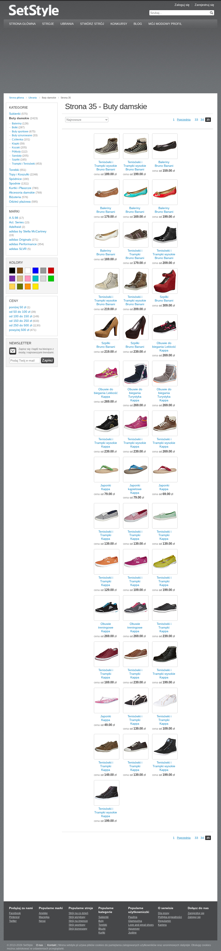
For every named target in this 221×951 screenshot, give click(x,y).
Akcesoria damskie (22, 192)
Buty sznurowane (22, 135)
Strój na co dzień (78, 913)
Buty (101, 920)
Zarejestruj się (204, 4)
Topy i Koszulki (19, 174)
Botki (15, 127)
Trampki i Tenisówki (23, 163)
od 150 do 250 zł (20, 320)
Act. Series (16, 222)
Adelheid (15, 227)
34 (202, 119)
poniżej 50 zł (17, 307)
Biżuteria (15, 197)
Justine (132, 932)
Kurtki (101, 932)
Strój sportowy (77, 924)
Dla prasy (163, 913)
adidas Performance (23, 244)
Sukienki (15, 113)
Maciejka (44, 917)
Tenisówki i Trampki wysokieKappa (105, 442)
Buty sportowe (20, 131)
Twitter (13, 920)
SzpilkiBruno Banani (164, 298)
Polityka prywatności (170, 917)
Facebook (15, 913)
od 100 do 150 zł (20, 316)
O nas (39, 945)
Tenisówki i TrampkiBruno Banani (135, 254)
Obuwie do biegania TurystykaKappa (135, 394)
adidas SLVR (18, 249)
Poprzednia (184, 119)
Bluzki (102, 928)
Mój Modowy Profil (165, 23)
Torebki (14, 169)
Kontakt (51, 945)
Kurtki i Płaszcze (20, 188)
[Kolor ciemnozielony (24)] (20, 286)
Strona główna (16, 97)
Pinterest (14, 917)
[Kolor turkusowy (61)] (35, 278)
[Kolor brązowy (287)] (20, 270)
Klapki (15, 143)
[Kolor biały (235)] (28, 270)
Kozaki (16, 147)
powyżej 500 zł (19, 330)
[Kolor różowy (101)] (28, 278)
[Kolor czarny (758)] (12, 270)
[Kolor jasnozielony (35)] (51, 278)
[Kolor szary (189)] (43, 270)
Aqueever (134, 928)
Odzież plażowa (20, 201)
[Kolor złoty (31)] (12, 286)
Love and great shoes (141, 924)
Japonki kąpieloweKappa (135, 489)
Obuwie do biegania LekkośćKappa (164, 346)
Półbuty (16, 151)
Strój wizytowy (77, 917)
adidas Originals (20, 239)
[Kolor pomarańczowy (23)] (28, 286)
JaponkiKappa (105, 487)
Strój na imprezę (78, 920)
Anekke (43, 913)
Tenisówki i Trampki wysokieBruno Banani (105, 165)
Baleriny (17, 123)
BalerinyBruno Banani (164, 163)
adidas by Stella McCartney (27, 231)
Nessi (42, 920)
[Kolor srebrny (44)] (43, 278)
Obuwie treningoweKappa (105, 627)
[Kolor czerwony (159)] (51, 270)
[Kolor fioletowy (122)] (12, 278)
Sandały (17, 155)
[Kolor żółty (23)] (35, 286)
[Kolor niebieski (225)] (35, 270)
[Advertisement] (110, 61)
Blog (138, 23)
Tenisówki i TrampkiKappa (105, 535)
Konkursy (118, 23)
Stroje (48, 23)
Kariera (162, 924)
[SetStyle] (34, 10)
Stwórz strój (92, 23)
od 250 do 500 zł (20, 325)
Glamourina (135, 920)
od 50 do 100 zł (19, 311)
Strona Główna (22, 23)
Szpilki (16, 159)
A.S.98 (13, 217)
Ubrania (67, 23)
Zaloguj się (182, 4)
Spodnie (14, 183)
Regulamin (164, 920)
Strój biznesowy (78, 928)
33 (196, 119)
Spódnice (15, 179)
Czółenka (17, 139)
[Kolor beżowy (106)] (20, 278)
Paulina (132, 917)
